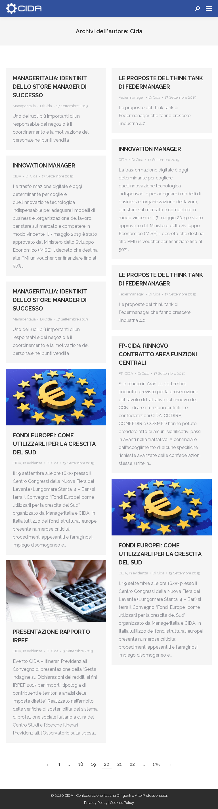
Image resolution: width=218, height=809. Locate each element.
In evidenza (32, 463)
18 (80, 764)
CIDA (123, 160)
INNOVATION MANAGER (150, 149)
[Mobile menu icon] (209, 8)
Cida (136, 31)
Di (46, 106)
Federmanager (131, 97)
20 (106, 764)
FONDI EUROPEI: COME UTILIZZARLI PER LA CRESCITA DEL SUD (54, 444)
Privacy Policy (96, 802)
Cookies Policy (122, 802)
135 (156, 764)
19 (93, 764)
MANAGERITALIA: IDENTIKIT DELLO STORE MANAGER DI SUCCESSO (50, 87)
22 (132, 764)
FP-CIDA (126, 373)
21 (119, 764)
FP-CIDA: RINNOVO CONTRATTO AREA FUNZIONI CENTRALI (158, 354)
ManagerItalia (24, 106)
